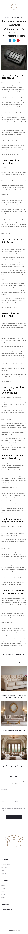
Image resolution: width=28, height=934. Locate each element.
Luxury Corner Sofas (17, 17)
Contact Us (3, 894)
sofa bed (20, 503)
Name (3, 801)
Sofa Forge (5, 611)
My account (3, 873)
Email (16, 801)
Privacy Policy (4, 870)
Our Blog (3, 897)
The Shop (3, 888)
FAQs (2, 891)
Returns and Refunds (5, 864)
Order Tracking (4, 867)
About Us (3, 885)
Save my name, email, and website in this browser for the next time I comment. (13, 809)
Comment (4, 789)
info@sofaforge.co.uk (14, 917)
